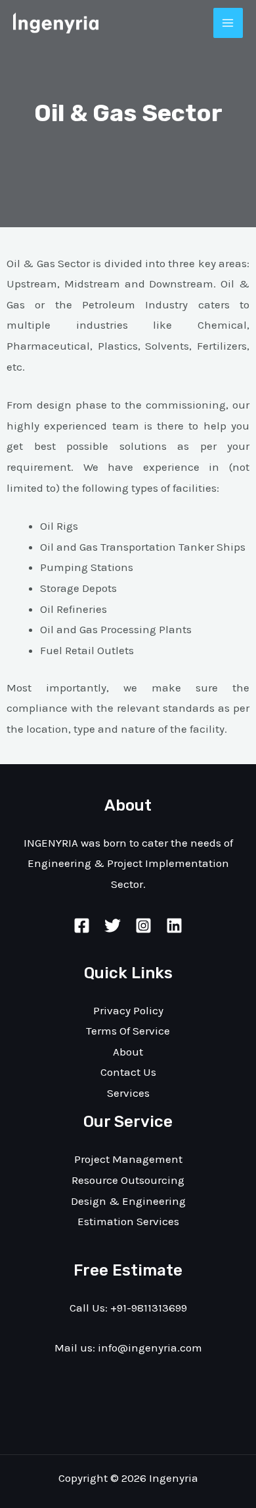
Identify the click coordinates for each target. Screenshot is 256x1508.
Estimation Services (128, 1221)
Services (128, 1092)
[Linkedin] (174, 925)
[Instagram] (143, 925)
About (128, 1051)
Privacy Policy (128, 1010)
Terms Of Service (128, 1030)
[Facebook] (82, 925)
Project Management (128, 1159)
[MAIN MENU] (228, 23)
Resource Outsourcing (128, 1179)
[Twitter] (112, 925)
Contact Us (128, 1071)
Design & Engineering (128, 1200)
